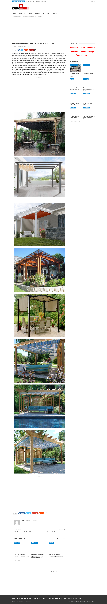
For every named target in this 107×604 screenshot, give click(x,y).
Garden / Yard (27, 598)
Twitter (82, 48)
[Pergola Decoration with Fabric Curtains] (75, 111)
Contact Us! (43, 1)
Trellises (54, 13)
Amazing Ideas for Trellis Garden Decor (54, 532)
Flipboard (82, 51)
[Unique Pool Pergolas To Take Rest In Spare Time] (89, 97)
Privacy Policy (37, 1)
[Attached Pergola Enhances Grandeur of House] (89, 82)
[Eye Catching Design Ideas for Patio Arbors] (75, 82)
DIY (43, 13)
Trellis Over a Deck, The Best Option (23, 532)
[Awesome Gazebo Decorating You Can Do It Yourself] (75, 97)
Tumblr (79, 55)
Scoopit (91, 51)
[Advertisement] (53, 30)
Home (27, 1)
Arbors (48, 13)
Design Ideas (21, 13)
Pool (65, 598)
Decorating (37, 13)
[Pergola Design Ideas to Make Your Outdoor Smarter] (89, 111)
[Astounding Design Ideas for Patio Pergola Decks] (75, 68)
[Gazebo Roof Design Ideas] (89, 68)
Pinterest (91, 48)
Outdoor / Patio (36, 598)
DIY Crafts (77, 601)
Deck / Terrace (73, 65)
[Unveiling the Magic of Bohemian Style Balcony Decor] (57, 547)
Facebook (74, 48)
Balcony (51, 542)
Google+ (73, 51)
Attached (86, 79)
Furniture (30, 13)
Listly (86, 55)
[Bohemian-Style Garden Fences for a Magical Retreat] (22, 547)
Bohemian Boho (83, 601)
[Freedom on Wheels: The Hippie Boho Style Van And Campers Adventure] (39, 547)
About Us (32, 1)
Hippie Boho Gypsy (91, 601)
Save (32, 50)
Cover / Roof (87, 65)
